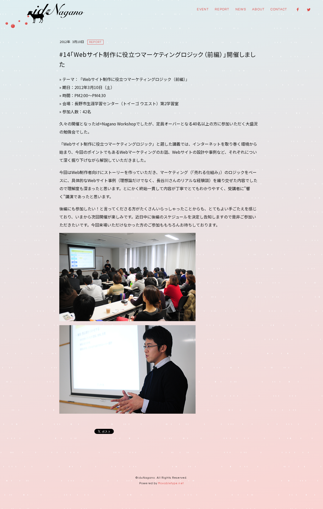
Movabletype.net (171, 483)
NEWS (240, 9)
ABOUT (258, 9)
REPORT (222, 9)
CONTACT (279, 9)
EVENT (203, 9)
